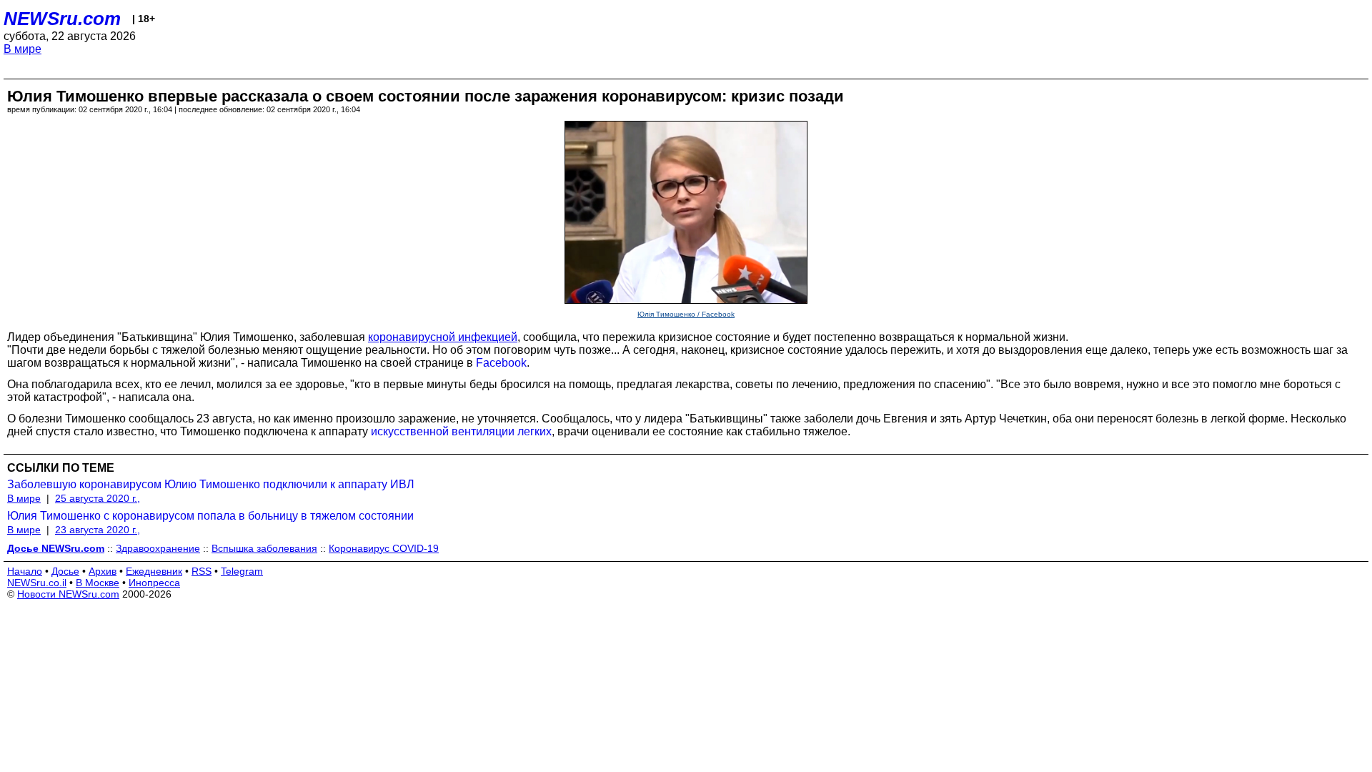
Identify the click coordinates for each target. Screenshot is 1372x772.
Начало (24, 571)
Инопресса (154, 582)
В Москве (97, 582)
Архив (102, 571)
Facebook (501, 363)
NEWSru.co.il (36, 582)
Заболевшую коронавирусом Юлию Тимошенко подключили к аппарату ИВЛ (210, 484)
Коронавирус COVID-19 (384, 548)
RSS (202, 571)
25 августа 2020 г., (97, 498)
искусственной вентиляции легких (461, 431)
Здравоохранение (158, 548)
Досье (65, 571)
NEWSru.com (62, 18)
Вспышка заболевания (264, 548)
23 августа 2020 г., (97, 529)
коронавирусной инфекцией (442, 337)
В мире (22, 49)
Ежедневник (154, 571)
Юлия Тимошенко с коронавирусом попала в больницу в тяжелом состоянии (210, 516)
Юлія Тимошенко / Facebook (686, 314)
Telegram (242, 571)
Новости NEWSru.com (68, 594)
